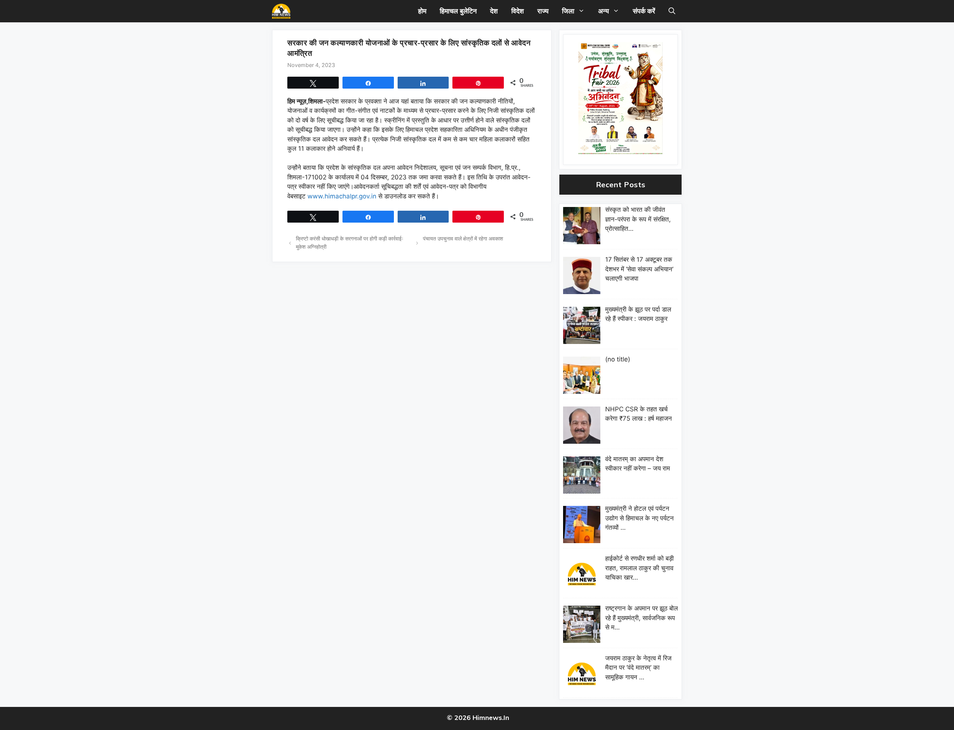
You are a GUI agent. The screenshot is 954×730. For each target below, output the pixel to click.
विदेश (517, 11)
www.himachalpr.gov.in (341, 196)
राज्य (543, 11)
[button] (672, 11)
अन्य (603, 11)
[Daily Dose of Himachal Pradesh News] (281, 11)
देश (494, 11)
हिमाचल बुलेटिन (458, 11)
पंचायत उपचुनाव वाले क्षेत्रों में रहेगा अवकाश (464, 238)
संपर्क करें (644, 11)
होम (422, 11)
